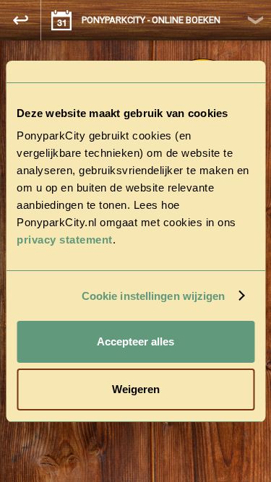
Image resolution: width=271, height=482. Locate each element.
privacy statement (65, 239)
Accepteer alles (135, 341)
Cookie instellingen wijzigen (153, 296)
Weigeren (136, 389)
